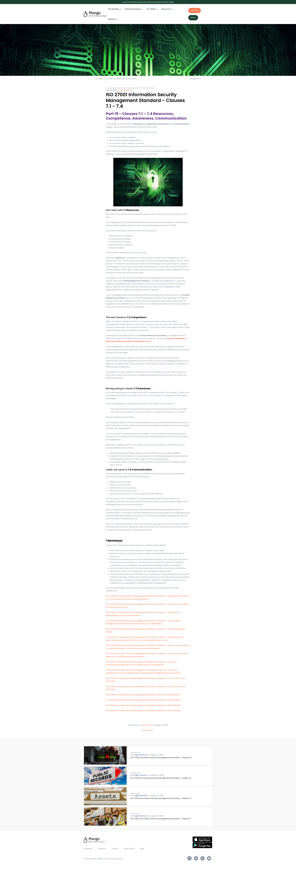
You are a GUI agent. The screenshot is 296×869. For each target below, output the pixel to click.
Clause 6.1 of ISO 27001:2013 (143, 710)
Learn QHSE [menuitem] (129, 848)
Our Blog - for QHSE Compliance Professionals (116, 78)
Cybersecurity (135, 752)
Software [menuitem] (88, 848)
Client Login (194, 10)
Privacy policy (117, 859)
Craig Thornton (125, 90)
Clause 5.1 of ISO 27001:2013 (143, 694)
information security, (131, 88)
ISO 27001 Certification (146, 88)
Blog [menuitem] (142, 848)
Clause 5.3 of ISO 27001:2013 (143, 705)
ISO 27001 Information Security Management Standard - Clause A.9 (160, 778)
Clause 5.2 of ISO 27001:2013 (143, 700)
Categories (195, 78)
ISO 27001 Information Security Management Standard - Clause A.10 (161, 757)
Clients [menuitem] (115, 848)
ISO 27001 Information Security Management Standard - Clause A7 (160, 818)
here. (172, 2)
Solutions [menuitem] (102, 848)
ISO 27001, (119, 88)
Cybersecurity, (111, 88)
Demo (193, 17)
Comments (147, 730)
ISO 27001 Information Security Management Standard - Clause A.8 (160, 798)
